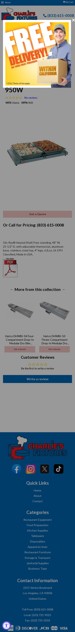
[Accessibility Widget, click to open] (6, 625)
